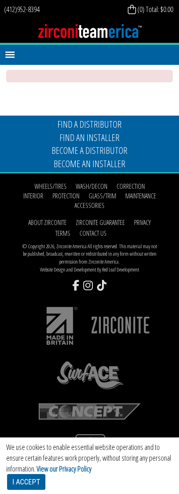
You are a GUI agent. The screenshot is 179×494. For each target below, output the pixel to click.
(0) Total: (154, 9)
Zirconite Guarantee (100, 222)
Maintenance (140, 195)
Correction (131, 186)
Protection (66, 195)
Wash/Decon (91, 186)
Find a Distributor (89, 124)
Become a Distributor (89, 150)
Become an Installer (89, 163)
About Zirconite (47, 222)
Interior (33, 195)
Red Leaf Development (120, 269)
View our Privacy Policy (64, 469)
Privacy (142, 222)
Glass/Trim (102, 195)
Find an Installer (89, 137)
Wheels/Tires (51, 186)
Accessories (89, 205)
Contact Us (93, 233)
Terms (62, 233)
